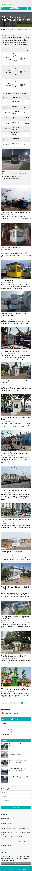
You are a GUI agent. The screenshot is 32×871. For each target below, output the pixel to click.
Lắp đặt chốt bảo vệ (5, 818)
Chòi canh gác (6, 734)
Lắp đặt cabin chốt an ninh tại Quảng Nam (19, 752)
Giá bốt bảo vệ (4, 825)
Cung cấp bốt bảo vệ (5, 820)
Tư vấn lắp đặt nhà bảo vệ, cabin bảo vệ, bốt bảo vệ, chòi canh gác (15, 841)
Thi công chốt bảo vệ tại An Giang (17, 768)
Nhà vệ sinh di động (7, 732)
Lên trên (15, 863)
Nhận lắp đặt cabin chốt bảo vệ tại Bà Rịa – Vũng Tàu (15, 588)
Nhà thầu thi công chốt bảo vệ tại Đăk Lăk (15, 212)
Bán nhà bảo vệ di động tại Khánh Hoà (18, 777)
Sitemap (13, 867)
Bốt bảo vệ (5, 723)
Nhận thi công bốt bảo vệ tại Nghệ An (14, 656)
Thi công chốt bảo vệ (6, 823)
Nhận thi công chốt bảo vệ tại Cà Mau (14, 351)
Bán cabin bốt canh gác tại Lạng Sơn (14, 490)
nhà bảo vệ (12, 39)
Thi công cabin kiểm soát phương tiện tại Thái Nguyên (15, 617)
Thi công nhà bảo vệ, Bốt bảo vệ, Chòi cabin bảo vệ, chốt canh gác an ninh (15, 833)
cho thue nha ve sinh (21, 869)
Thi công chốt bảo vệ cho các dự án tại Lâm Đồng (14, 382)
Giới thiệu (18, 867)
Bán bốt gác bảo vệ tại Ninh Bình (17, 743)
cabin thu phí (7, 37)
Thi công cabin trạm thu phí (7, 845)
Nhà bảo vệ (5, 726)
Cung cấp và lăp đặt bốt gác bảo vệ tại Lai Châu (15, 418)
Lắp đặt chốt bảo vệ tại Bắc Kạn (12, 247)
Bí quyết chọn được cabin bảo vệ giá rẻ (14, 689)
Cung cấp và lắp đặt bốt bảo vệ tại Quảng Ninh (15, 520)
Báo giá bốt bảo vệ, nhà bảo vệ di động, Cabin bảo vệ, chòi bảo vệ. (15, 829)
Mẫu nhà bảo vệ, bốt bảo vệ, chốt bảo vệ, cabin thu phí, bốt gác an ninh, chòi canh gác (15, 837)
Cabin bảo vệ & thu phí (8, 729)
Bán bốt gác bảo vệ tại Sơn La (11, 551)
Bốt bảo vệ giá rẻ (7, 280)
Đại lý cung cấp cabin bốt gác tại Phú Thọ (15, 453)
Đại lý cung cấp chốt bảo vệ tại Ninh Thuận (19, 760)
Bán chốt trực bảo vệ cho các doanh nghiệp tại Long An (13, 315)
